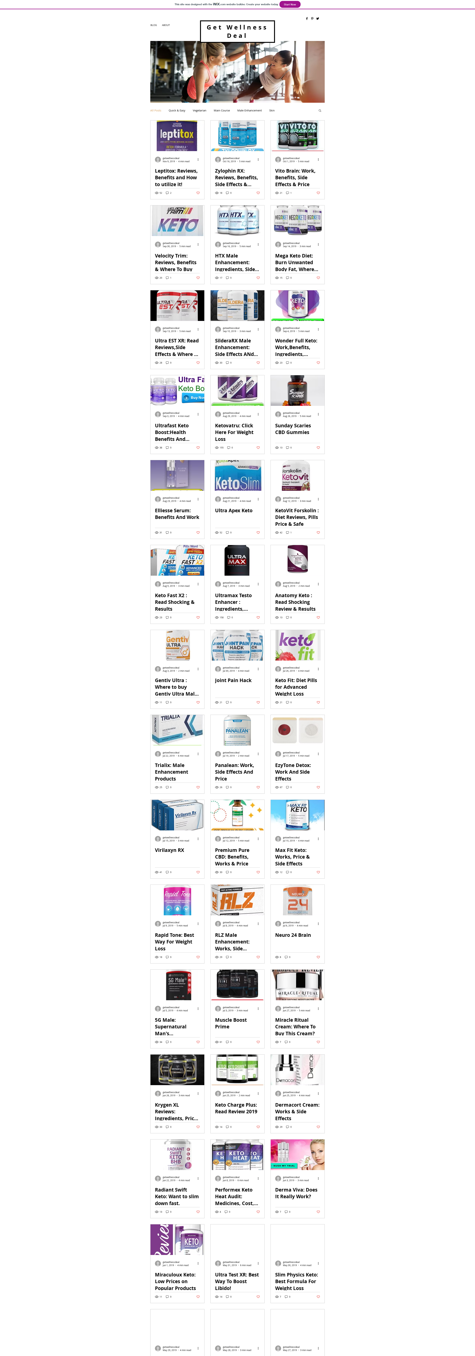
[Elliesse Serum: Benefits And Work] (177, 475)
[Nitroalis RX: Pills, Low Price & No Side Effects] (298, 1324)
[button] (320, 111)
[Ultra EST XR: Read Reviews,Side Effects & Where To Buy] (177, 305)
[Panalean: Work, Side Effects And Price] (237, 730)
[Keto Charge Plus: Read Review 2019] (237, 1070)
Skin (272, 110)
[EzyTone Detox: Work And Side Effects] (298, 730)
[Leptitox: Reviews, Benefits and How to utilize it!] (177, 136)
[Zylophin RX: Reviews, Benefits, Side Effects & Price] (237, 136)
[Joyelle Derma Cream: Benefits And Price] (237, 1324)
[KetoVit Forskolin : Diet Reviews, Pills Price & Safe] (298, 475)
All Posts (155, 110)
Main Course (222, 110)
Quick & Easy (177, 110)
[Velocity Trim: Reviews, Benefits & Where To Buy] (177, 220)
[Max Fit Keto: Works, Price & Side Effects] (298, 815)
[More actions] (199, 159)
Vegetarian (199, 110)
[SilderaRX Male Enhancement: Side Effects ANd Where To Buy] (237, 305)
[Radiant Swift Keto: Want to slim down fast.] (177, 1154)
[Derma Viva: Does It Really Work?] (298, 1154)
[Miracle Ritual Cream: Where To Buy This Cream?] (298, 985)
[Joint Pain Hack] (237, 645)
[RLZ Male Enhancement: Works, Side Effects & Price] (237, 900)
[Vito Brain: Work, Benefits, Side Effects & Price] (298, 136)
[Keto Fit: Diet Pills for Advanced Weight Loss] (298, 645)
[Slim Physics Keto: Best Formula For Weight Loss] (298, 1239)
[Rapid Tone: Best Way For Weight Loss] (177, 900)
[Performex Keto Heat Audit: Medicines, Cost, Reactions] (237, 1154)
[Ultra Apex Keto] (237, 475)
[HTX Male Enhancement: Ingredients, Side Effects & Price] (237, 220)
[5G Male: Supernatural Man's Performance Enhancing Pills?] (177, 985)
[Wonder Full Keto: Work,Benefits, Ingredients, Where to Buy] (298, 305)
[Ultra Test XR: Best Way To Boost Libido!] (237, 1239)
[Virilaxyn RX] (177, 815)
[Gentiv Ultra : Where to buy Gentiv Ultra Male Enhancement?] (177, 645)
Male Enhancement (249, 110)
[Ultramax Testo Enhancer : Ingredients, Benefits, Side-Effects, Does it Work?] (237, 560)
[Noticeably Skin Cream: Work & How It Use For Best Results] (177, 1324)
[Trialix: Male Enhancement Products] (177, 730)
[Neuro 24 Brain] (298, 900)
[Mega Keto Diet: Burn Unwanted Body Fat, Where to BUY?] (298, 220)
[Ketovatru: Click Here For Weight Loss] (237, 390)
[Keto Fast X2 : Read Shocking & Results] (177, 560)
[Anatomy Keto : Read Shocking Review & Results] (298, 560)
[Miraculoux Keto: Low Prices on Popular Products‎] (177, 1239)
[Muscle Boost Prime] (237, 985)
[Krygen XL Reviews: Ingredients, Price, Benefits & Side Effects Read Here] (177, 1070)
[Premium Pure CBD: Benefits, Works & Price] (237, 815)
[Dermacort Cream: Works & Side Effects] (298, 1070)
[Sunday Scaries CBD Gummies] (298, 390)
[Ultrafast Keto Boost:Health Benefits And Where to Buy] (177, 390)
